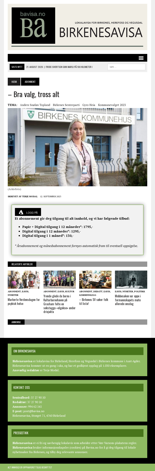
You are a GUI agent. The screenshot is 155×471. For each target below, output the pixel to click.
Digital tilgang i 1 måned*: (43, 235)
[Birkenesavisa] (77, 27)
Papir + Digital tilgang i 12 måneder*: (52, 227)
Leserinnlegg (87, 295)
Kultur (69, 291)
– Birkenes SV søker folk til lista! (93, 301)
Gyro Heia (88, 105)
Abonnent (14, 291)
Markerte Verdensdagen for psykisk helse (24, 301)
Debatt (97, 291)
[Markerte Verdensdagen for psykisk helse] (24, 286)
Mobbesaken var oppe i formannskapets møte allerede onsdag (128, 300)
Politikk (139, 291)
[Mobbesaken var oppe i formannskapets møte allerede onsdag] (131, 286)
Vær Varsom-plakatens (113, 443)
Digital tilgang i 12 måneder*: (46, 231)
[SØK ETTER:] (126, 66)
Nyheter (13, 295)
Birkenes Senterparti (66, 105)
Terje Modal (30, 196)
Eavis (25, 291)
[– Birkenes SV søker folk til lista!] (95, 286)
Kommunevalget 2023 (112, 105)
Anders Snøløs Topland (35, 105)
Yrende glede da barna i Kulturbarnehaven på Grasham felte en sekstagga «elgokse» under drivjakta (59, 304)
